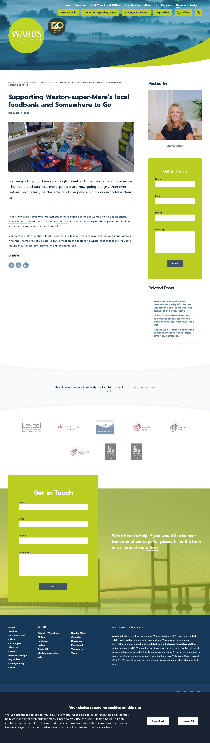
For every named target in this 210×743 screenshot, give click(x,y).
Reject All (188, 721)
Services (80, 5)
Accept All (158, 721)
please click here (101, 727)
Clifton (41, 637)
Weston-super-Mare (48, 653)
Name (158, 179)
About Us (150, 5)
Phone (158, 213)
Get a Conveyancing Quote (100, 12)
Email (158, 196)
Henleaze (43, 641)
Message (160, 229)
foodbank (62, 222)
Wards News (48, 82)
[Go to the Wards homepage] (26, 39)
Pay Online (163, 12)
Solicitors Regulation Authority (182, 644)
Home (66, 5)
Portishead (77, 645)
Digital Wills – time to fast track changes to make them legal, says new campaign (174, 333)
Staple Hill (43, 649)
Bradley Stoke (78, 633)
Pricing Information (136, 12)
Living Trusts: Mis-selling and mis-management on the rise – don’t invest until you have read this (174, 320)
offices (152, 547)
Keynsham (77, 641)
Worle (74, 653)
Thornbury (77, 649)
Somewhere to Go (19, 222)
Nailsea (41, 645)
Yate (40, 657)
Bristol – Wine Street (49, 633)
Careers (166, 5)
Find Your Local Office (105, 5)
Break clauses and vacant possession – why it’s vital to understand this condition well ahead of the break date (173, 306)
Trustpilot (105, 391)
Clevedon (76, 637)
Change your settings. (141, 387)
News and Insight (187, 5)
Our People (132, 5)
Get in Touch (68, 12)
